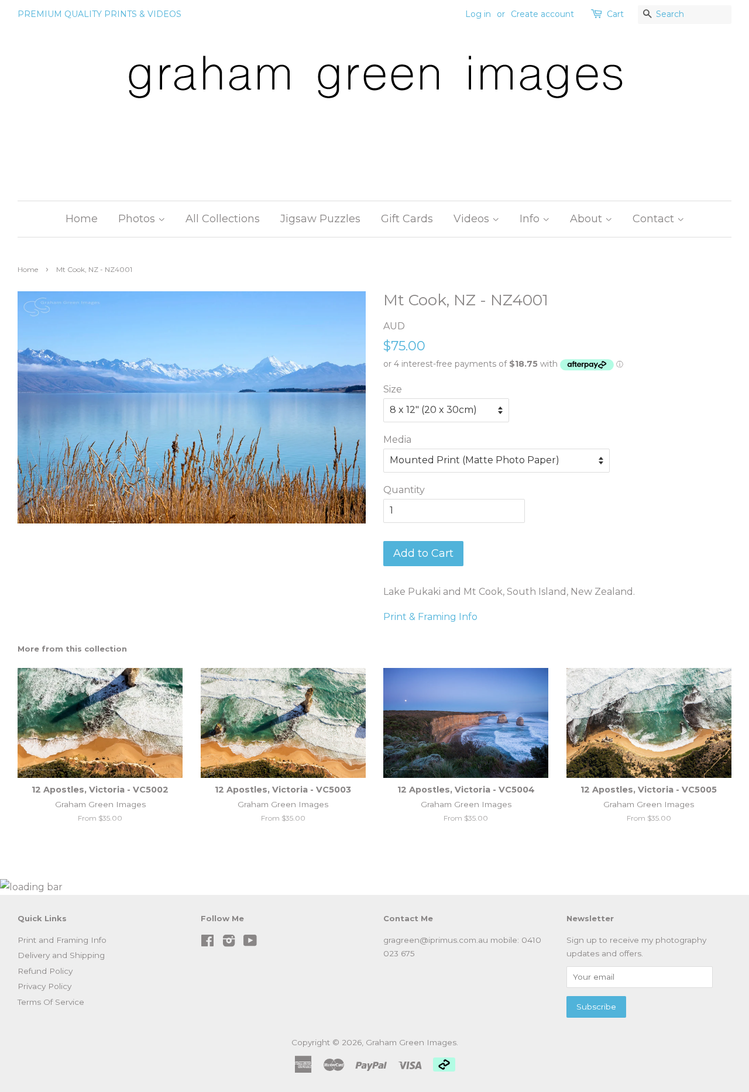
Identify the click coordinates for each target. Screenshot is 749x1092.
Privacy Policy (44, 986)
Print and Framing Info (62, 940)
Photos (138, 218)
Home (82, 218)
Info (531, 218)
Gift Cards (407, 218)
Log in (478, 14)
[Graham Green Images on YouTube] (250, 943)
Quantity (404, 489)
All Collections (222, 218)
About (587, 218)
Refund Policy (45, 971)
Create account (542, 14)
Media (397, 439)
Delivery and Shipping (61, 955)
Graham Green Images (411, 1042)
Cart (615, 14)
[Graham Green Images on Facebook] (207, 943)
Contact (655, 218)
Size (392, 389)
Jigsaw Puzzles (320, 218)
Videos (472, 218)
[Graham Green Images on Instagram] (228, 943)
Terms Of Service (51, 1002)
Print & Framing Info (430, 616)
